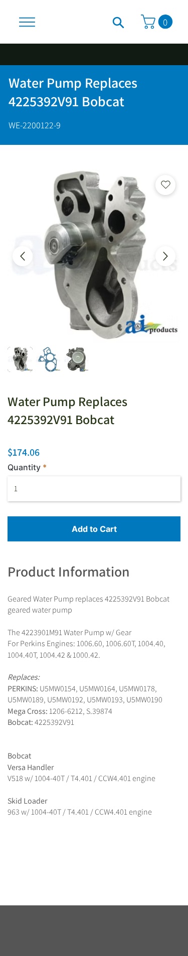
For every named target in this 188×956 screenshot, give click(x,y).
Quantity (24, 467)
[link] (158, 22)
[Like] (118, 22)
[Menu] (27, 22)
